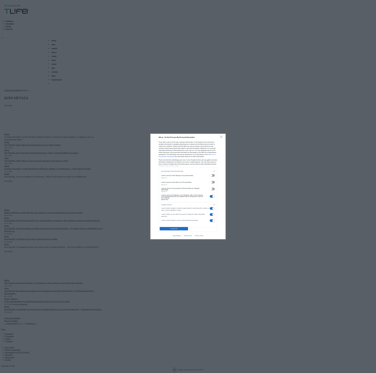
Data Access (188, 235)
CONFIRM (174, 228)
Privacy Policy (199, 235)
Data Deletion (177, 235)
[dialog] (188, 186)
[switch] (212, 175)
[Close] (222, 137)
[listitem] (188, 171)
